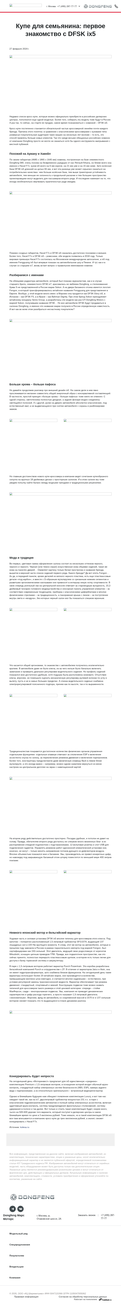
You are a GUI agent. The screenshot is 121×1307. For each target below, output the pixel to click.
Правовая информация (26, 1296)
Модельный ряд (18, 1233)
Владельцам (16, 1266)
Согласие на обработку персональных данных (83, 1296)
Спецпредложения (19, 1244)
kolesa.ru (24, 1127)
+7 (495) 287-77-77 (108, 1217)
